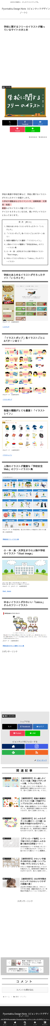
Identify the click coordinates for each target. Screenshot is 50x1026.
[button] (45, 587)
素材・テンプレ (10, 716)
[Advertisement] (25, 58)
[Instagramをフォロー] (36, 746)
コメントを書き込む (25, 990)
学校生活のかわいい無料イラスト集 (13, 646)
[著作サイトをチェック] (13, 746)
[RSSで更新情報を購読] (36, 752)
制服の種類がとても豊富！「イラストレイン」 (24, 240)
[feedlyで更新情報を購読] (13, 752)
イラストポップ (7, 399)
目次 (21, 221)
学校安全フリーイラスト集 (11, 539)
